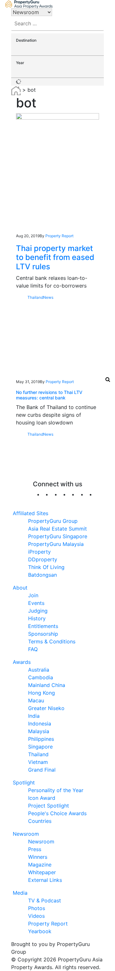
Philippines (41, 739)
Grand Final (42, 769)
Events (36, 603)
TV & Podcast (44, 900)
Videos (36, 916)
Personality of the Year (55, 790)
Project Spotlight (48, 805)
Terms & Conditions (51, 641)
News (48, 297)
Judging (38, 610)
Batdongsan (42, 575)
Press (34, 849)
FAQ (33, 649)
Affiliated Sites (30, 513)
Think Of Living (46, 567)
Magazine (39, 864)
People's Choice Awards (57, 813)
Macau (36, 700)
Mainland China (46, 685)
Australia (38, 669)
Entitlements (43, 626)
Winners (37, 857)
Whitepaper (42, 872)
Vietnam (38, 762)
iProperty (39, 551)
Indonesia (39, 723)
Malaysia (38, 731)
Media (20, 893)
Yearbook (39, 931)
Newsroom (26, 834)
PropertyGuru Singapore (57, 536)
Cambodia (40, 677)
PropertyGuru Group (53, 521)
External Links (45, 880)
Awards (22, 662)
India (34, 716)
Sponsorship (43, 634)
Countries (39, 821)
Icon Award (41, 798)
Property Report (59, 235)
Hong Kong (41, 693)
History (37, 618)
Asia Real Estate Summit (57, 528)
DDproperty (42, 559)
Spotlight (24, 782)
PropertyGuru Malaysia (56, 544)
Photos (36, 908)
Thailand (35, 297)
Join (33, 595)
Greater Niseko (46, 708)
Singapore (40, 746)
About (20, 587)
